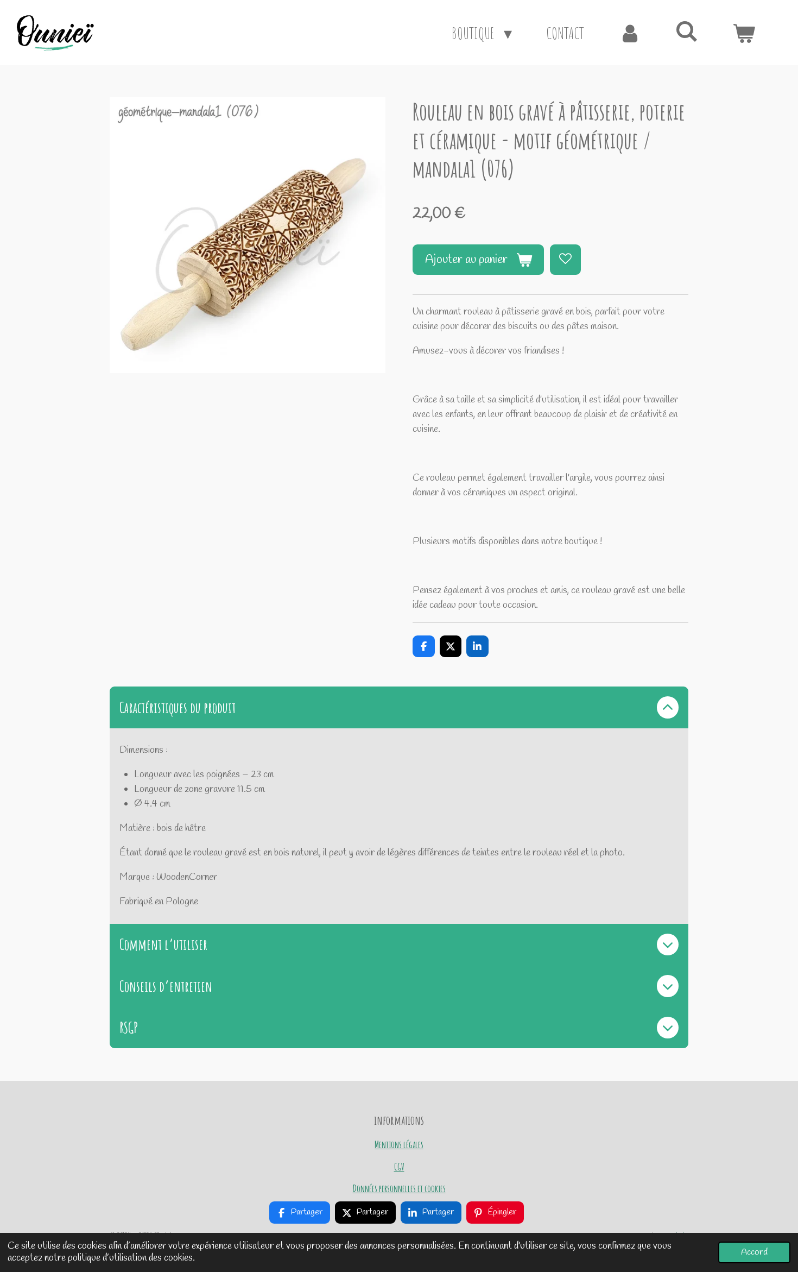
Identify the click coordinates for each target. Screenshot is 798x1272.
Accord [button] (754, 1252)
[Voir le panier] (743, 33)
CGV (399, 1166)
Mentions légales (399, 1144)
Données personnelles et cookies (399, 1188)
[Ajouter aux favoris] (565, 259)
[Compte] (629, 33)
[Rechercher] (686, 31)
